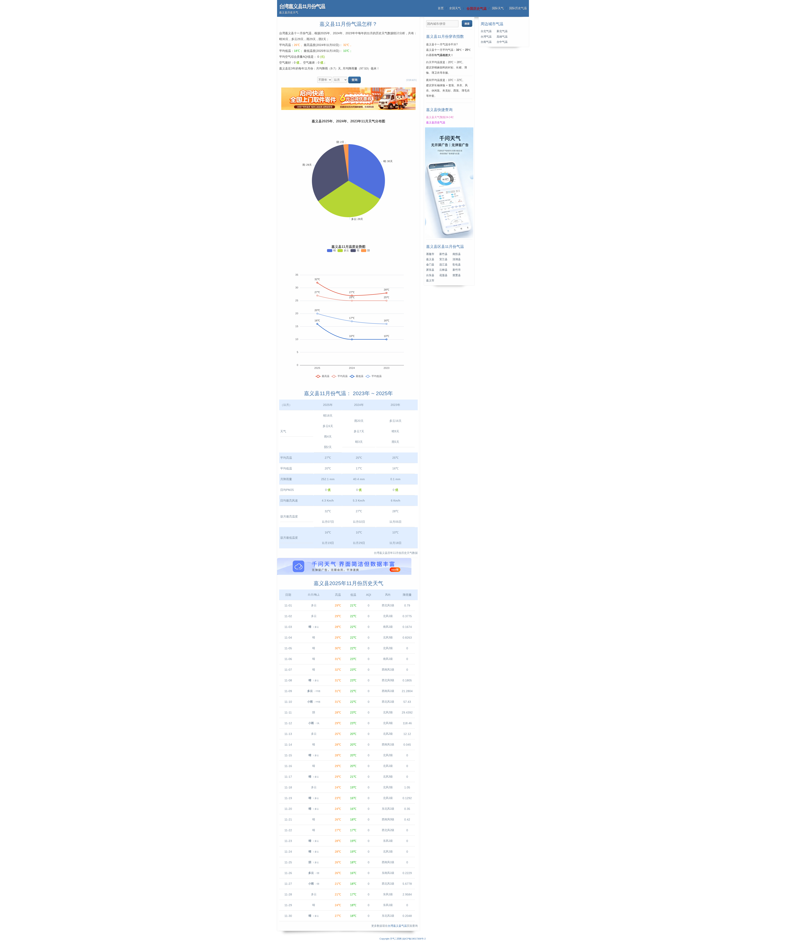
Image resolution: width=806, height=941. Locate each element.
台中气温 (502, 42)
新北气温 (502, 31)
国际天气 (498, 8)
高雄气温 (502, 36)
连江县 (443, 264)
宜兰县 (443, 259)
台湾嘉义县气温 (397, 925)
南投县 (457, 254)
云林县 (443, 269)
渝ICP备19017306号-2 (414, 938)
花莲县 (443, 275)
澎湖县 (457, 259)
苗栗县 (457, 275)
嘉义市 (430, 280)
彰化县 (457, 264)
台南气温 (486, 42)
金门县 (430, 264)
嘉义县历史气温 (435, 122)
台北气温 (486, 31)
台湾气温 (486, 36)
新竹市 (457, 269)
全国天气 (455, 8)
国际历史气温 (518, 8)
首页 (441, 8)
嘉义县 (430, 259)
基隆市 (430, 254)
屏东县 (430, 269)
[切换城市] (411, 80)
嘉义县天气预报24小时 (440, 117)
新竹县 (443, 254)
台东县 (430, 275)
